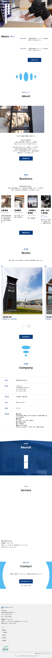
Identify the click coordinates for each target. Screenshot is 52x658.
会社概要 (4, 637)
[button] (49, 1)
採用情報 (4, 640)
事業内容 (4, 630)
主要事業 (5, 632)
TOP (3, 627)
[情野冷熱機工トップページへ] (7, 2)
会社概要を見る (26, 158)
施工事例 (4, 635)
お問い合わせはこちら (26, 581)
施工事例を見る (26, 337)
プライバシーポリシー (46, 653)
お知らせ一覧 (34, 60)
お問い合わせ (38, 653)
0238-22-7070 (27, 585)
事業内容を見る (26, 232)
